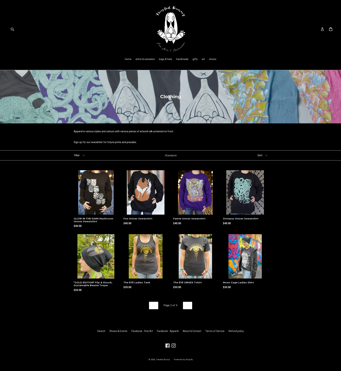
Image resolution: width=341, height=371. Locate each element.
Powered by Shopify (183, 359)
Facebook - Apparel (168, 331)
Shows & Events (118, 331)
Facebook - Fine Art (142, 331)
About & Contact (192, 331)
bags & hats (165, 59)
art (203, 59)
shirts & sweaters (145, 59)
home (128, 59)
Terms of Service (214, 331)
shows (212, 59)
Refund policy (236, 331)
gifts (195, 59)
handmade (182, 59)
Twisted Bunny (163, 359)
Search (101, 331)
